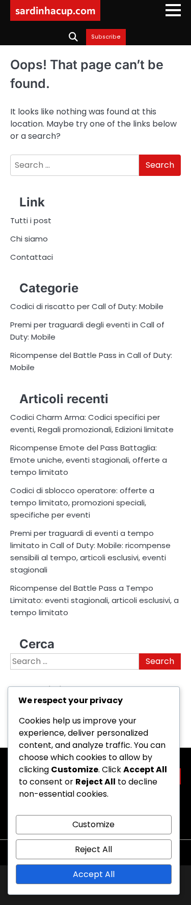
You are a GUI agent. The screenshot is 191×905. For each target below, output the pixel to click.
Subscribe (106, 37)
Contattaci (31, 257)
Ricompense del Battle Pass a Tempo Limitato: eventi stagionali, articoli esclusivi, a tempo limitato (94, 600)
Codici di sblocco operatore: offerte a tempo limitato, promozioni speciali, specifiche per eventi (82, 502)
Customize (93, 824)
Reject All (93, 849)
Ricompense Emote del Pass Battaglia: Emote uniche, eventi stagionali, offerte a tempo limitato (88, 459)
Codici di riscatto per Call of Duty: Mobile (86, 306)
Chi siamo (29, 238)
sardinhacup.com (55, 10)
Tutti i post (30, 220)
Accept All (94, 874)
